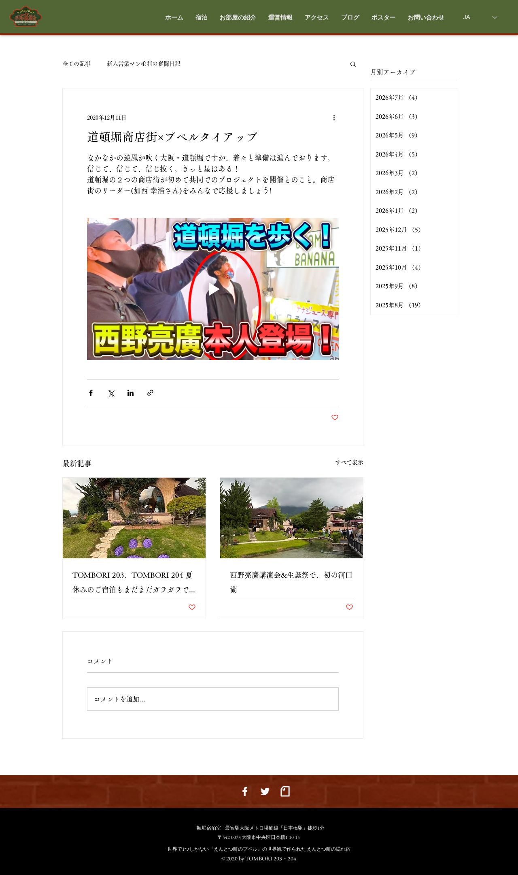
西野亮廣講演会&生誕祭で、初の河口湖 (291, 582)
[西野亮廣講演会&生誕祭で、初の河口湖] (291, 518)
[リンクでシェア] (150, 393)
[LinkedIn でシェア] (130, 393)
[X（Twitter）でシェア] (111, 393)
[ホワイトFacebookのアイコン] (245, 791)
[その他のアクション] (334, 117)
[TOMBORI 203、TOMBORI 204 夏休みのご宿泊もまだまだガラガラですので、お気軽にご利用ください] (134, 518)
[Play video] (213, 289)
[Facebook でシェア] (91, 393)
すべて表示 (349, 462)
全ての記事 (76, 63)
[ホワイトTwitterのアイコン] (265, 791)
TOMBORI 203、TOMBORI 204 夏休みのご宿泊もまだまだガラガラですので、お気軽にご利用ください (132, 584)
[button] (238, 17)
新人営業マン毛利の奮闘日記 (143, 63)
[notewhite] (285, 791)
